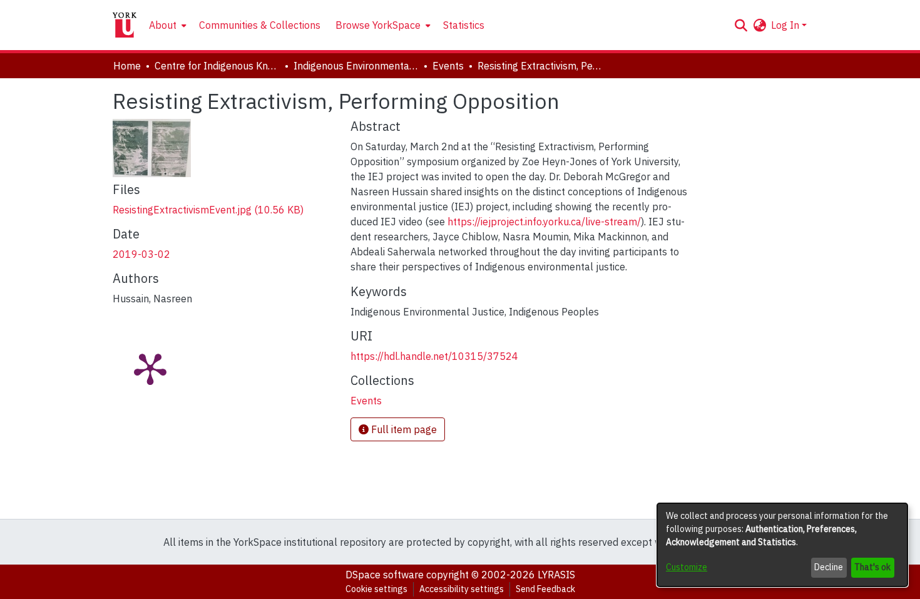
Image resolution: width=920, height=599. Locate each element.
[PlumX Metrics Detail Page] (150, 368)
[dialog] (782, 544)
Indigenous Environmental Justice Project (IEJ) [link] (356, 65)
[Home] (124, 25)
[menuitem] (166, 25)
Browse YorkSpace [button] (378, 25)
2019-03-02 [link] (141, 254)
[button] (741, 25)
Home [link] (127, 65)
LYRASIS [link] (556, 574)
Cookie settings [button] (376, 589)
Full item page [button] (403, 429)
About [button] (162, 25)
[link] (208, 209)
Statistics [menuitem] (463, 25)
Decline (828, 567)
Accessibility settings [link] (461, 589)
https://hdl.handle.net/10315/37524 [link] (434, 356)
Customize (686, 567)
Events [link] (448, 65)
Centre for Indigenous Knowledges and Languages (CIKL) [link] (217, 65)
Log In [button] (786, 25)
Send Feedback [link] (545, 589)
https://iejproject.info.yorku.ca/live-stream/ (544, 221)
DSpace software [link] (384, 574)
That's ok (872, 567)
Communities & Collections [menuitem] (259, 25)
